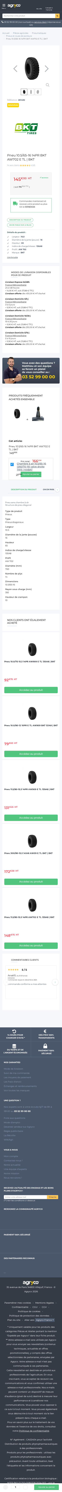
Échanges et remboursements (20, 1086)
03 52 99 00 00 (10, 22)
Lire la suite (12, 257)
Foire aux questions (14, 1118)
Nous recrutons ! (13, 1177)
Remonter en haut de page (31, 1019)
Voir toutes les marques (17, 1090)
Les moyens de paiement (17, 1077)
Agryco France (44, 1320)
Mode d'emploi (12, 1122)
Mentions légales (44, 1302)
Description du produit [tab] (24, 489)
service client (40, 22)
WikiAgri (8, 1139)
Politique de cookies (29, 1311)
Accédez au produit (31, 689)
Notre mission (11, 1173)
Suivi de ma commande (17, 1073)
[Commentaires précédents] (7, 982)
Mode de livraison (13, 1069)
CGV (44, 1307)
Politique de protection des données (29, 1315)
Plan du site (13, 1320)
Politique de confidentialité (34, 1431)
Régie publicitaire (13, 1131)
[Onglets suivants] (57, 490)
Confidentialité (20, 1307)
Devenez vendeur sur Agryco (19, 1126)
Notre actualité (12, 1165)
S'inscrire (52, 1197)
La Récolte (9, 1135)
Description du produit (20, 220)
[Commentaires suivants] (55, 982)
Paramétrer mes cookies (17, 1302)
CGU (35, 1307)
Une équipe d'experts (15, 1169)
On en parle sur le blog (20, 225)
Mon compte (11, 1156)
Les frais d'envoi (12, 1081)
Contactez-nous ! (13, 1160)
